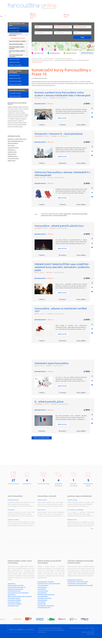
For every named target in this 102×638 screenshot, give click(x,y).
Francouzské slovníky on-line (14, 591)
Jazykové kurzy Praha (46, 215)
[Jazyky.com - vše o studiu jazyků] (28, 619)
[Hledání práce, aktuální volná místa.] (84, 619)
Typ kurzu (56, 24)
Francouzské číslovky (42, 592)
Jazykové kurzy (67, 213)
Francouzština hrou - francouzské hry (46, 605)
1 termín (41, 125)
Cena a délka (80, 125)
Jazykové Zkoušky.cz (13, 143)
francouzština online (32, 6)
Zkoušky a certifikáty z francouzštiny (16, 585)
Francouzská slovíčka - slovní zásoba (46, 581)
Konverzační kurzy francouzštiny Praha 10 (42, 60)
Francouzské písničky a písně (44, 607)
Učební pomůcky (11, 594)
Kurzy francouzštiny (49, 58)
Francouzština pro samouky (14, 598)
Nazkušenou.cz (11, 149)
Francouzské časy (41, 602)
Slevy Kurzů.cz (11, 145)
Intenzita (36, 30)
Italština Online (12, 160)
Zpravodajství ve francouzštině (44, 598)
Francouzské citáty (42, 603)
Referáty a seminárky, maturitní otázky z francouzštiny (20, 596)
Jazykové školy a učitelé (38, 53)
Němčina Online (12, 154)
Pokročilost (75, 24)
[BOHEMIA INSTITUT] (43, 114)
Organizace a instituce (13, 519)
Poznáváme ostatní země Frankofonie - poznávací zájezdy (80, 585)
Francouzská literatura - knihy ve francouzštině (18, 592)
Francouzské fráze (42, 589)
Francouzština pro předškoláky (14, 603)
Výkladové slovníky (72, 519)
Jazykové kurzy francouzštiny (79, 213)
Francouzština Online (13, 158)
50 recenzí (62, 255)
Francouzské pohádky (42, 600)
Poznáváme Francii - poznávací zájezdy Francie (77, 581)
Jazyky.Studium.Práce (13, 147)
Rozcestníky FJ (11, 509)
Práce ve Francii (41, 509)
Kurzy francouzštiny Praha (60, 215)
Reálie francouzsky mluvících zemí (74, 579)
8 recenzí (62, 299)
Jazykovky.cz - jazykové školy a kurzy (17, 139)
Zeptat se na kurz (62, 118)
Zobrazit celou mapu (86, 53)
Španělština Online (12, 156)
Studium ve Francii (42, 500)
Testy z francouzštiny (42, 587)
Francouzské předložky (43, 596)
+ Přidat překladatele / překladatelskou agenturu (50, 628)
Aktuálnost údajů (42, 632)
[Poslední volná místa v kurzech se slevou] (62, 619)
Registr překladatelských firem (15, 141)
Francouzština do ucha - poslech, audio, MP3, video (49, 583)
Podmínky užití (90, 633)
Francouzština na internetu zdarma (15, 589)
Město (36, 24)
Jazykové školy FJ (11, 583)
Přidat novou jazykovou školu (41, 438)
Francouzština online (37, 58)
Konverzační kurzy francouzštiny (63, 58)
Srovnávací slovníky (72, 500)
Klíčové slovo (75, 30)
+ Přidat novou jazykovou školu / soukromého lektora (51, 630)
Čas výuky (56, 30)
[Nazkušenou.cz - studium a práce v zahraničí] (51, 619)
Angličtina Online (12, 152)
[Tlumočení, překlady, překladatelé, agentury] (73, 619)
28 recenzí (62, 163)
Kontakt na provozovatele (88, 632)
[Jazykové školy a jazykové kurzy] (17, 619)
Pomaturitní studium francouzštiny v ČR (16, 587)
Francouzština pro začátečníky (14, 600)
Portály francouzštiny (13, 500)
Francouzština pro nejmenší (14, 602)
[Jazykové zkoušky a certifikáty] (40, 619)
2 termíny (41, 431)
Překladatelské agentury (55, 53)
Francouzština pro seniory (13, 605)
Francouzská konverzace (43, 585)
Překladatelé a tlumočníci (71, 53)
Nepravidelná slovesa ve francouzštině (46, 594)
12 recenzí (62, 393)
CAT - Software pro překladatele (75, 509)
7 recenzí (62, 125)
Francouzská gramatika (43, 591)
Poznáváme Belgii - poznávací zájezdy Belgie (77, 583)
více (92, 528)
